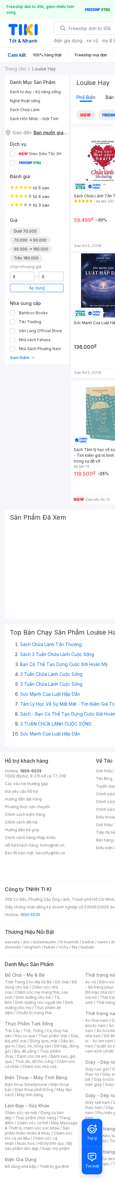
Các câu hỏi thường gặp (26, 783)
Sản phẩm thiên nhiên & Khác (37, 1131)
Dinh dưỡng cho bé (33, 997)
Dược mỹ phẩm (56, 1148)
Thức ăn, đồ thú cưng (34, 1061)
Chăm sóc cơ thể (32, 1122)
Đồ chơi (62, 982)
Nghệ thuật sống (25, 100)
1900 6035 (30, 914)
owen (102, 942)
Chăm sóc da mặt (21, 1112)
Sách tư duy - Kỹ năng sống (35, 91)
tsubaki (87, 947)
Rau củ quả (25, 1035)
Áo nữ (90, 982)
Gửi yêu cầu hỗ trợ (21, 791)
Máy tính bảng (30, 1094)
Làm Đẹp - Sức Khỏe (27, 1105)
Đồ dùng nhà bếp (20, 1166)
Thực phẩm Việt (52, 1035)
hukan (49, 947)
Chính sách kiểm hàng (25, 814)
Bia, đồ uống (25, 1051)
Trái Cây (12, 1030)
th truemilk (69, 942)
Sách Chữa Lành (25, 109)
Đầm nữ (106, 982)
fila (74, 947)
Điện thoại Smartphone (26, 1084)
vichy (63, 947)
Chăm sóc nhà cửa (39, 1066)
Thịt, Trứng (33, 1030)
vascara (12, 942)
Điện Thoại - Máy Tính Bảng (36, 1077)
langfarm (32, 947)
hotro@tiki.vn (52, 845)
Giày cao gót (97, 1069)
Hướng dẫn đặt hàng (23, 799)
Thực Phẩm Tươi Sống (29, 1023)
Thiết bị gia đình (54, 1166)
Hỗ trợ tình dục (51, 1143)
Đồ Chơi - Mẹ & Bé (25, 975)
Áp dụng (37, 287)
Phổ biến (86, 97)
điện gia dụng (68, 40)
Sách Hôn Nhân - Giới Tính (34, 118)
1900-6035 (31, 770)
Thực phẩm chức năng (35, 1117)
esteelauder (44, 942)
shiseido (13, 947)
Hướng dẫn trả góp (22, 829)
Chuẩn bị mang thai (34, 1012)
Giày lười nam (97, 1102)
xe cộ (92, 40)
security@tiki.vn (50, 852)
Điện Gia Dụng (20, 1159)
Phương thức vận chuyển (27, 806)
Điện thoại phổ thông (34, 1089)
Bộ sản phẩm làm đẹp (38, 1146)
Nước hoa (25, 1143)
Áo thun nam (96, 1020)
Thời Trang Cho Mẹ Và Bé (28, 982)
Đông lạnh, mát (43, 1040)
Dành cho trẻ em (32, 1056)
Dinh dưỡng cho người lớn (38, 1002)
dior (26, 942)
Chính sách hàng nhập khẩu (30, 837)
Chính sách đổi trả (21, 822)
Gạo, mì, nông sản (34, 1046)
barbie (88, 942)
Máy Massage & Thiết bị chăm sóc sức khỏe (41, 1125)
